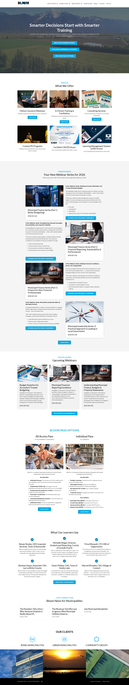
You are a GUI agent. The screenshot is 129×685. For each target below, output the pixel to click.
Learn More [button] (32, 117)
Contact (102, 3)
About (96, 3)
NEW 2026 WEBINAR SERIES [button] (64, 43)
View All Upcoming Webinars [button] (64, 413)
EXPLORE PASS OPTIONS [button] (64, 56)
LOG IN (108, 3)
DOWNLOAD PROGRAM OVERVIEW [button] (81, 218)
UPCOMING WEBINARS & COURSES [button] (64, 49)
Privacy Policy (106, 681)
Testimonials (88, 3)
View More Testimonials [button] (64, 582)
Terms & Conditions (96, 681)
